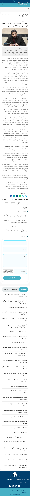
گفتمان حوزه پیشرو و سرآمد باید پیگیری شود (17, 437)
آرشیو (13, 479)
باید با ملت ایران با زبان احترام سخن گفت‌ (17, 307)
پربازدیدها (14, 289)
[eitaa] (10, 486)
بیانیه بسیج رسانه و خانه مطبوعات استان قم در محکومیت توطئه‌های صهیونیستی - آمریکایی (15, 216)
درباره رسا (24, 479)
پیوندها (10, 479)
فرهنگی (26, 14)
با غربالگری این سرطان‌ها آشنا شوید (19, 386)
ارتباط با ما (18, 479)
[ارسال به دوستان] (26, 16)
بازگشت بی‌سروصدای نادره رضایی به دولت (22, 9)
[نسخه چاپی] (19, 16)
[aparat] (16, 486)
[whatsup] (20, 196)
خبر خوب (6, 289)
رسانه (19, 203)
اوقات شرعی (26, 482)
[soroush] (14, 196)
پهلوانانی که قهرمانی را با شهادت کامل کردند (16, 331)
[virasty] (13, 486)
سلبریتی (6, 203)
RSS (21, 482)
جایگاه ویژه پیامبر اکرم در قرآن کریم (19, 417)
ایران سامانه (12, 494)
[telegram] (26, 196)
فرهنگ (23, 14)
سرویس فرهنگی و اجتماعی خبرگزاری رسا (16, 60)
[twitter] (23, 196)
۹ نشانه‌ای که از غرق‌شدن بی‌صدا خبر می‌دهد (17, 428)
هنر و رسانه (13, 203)
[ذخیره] (23, 16)
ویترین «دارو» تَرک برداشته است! (19, 343)
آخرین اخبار (24, 289)
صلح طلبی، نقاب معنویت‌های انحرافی (17, 226)
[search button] (3, 1)
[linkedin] (17, 196)
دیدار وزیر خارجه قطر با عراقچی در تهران (18, 432)
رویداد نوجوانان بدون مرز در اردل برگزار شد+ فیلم (15, 454)
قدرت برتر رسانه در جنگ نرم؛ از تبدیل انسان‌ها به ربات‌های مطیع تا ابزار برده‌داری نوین (15, 221)
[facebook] (11, 196)
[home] (15, 475)
